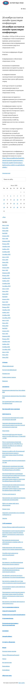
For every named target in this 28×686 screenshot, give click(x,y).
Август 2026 (5, 225)
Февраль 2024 (6, 304)
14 (17, 199)
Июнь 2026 (5, 230)
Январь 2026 (5, 244)
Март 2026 (5, 238)
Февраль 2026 (6, 241)
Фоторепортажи (7, 662)
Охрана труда (6, 509)
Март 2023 (5, 333)
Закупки (4, 518)
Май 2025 (4, 265)
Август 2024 (5, 288)
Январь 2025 (5, 275)
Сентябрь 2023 (6, 318)
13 (14, 199)
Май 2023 (4, 328)
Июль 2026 (5, 228)
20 (14, 203)
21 (17, 203)
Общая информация (7, 366)
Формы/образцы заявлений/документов (13, 527)
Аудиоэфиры (5, 670)
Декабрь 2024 (6, 278)
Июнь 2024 (5, 294)
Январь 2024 (5, 307)
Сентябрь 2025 (6, 254)
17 (4, 203)
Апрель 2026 (5, 236)
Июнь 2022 (5, 357)
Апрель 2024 (5, 299)
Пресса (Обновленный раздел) (10, 655)
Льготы (4, 558)
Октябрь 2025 (6, 252)
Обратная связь (7, 675)
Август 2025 (5, 257)
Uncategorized (6, 173)
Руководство (6, 373)
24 (4, 207)
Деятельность (6, 414)
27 (14, 207)
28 (17, 207)
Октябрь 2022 (6, 347)
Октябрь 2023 (6, 315)
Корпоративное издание (9, 651)
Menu (24, 8)
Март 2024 (5, 302)
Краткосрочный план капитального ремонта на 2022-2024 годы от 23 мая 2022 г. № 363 (13, 436)
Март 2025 (5, 270)
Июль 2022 (5, 355)
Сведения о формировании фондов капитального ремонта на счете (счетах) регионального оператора (13, 425)
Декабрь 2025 (6, 246)
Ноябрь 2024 (5, 281)
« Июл (4, 217)
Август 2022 (5, 352)
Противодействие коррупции (11, 409)
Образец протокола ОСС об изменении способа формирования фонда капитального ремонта (13, 570)
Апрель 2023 (5, 331)
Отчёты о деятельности (9, 494)
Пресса (4, 659)
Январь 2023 (5, 339)
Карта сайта (22, 683)
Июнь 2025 (5, 262)
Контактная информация (9, 370)
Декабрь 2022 (6, 341)
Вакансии (5, 381)
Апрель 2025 (5, 267)
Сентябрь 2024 (6, 286)
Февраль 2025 (6, 273)
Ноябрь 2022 (5, 344)
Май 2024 (4, 296)
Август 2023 (5, 320)
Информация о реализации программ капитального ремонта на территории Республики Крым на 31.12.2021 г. (13, 468)
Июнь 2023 (5, 325)
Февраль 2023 (6, 336)
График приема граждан (9, 377)
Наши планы (5, 430)
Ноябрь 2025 (5, 249)
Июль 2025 (5, 259)
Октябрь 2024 (6, 283)
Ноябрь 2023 (5, 312)
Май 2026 (4, 233)
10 (4, 199)
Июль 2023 (5, 323)
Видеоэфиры (6, 666)
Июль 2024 (5, 291)
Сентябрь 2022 (6, 349)
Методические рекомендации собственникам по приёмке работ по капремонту (12, 542)
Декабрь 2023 (6, 310)
